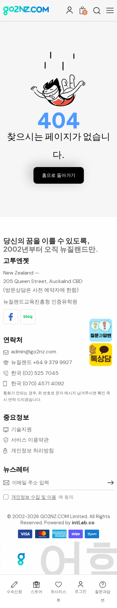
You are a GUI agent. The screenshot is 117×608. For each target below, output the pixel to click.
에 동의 (42, 497)
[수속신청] (14, 584)
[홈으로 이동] (26, 10)
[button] (110, 10)
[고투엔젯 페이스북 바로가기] (10, 316)
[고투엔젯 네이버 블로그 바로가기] (27, 316)
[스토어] (36, 584)
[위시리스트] (58, 584)
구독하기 (109, 482)
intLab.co (83, 522)
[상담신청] (102, 584)
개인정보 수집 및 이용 (33, 497)
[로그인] (69, 10)
